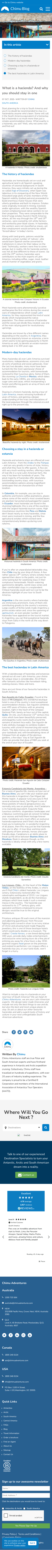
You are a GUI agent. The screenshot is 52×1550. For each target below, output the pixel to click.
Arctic (5, 1412)
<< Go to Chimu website (12, 2)
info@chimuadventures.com (17, 1381)
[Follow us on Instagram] (23, 1335)
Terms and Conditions (29, 1534)
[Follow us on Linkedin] (17, 1335)
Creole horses (18, 933)
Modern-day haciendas (19, 60)
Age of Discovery (20, 190)
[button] (3, 1237)
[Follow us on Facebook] (11, 1335)
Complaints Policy (12, 1537)
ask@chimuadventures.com (16, 1360)
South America (10, 103)
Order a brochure (10, 1437)
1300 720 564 (11, 1297)
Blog (5, 1429)
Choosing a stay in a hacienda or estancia (24, 67)
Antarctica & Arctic (13, 1508)
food (21, 943)
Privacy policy (19, 1545)
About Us (7, 1446)
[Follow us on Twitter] (4, 1335)
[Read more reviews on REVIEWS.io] (26, 1208)
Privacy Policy (9, 1534)
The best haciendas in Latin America (26, 73)
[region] (26, 1237)
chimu (21, 1054)
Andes (30, 462)
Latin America (9, 394)
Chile (15, 890)
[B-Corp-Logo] (7, 1465)
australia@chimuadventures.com (19, 1303)
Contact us (28, 1175)
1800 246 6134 (11, 1355)
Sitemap (7, 1450)
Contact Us (8, 1454)
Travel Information (11, 1433)
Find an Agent (9, 1441)
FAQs (5, 1425)
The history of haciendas (20, 55)
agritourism (8, 613)
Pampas (45, 462)
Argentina (36, 335)
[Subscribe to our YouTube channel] (30, 1335)
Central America (10, 1420)
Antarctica (7, 1408)
